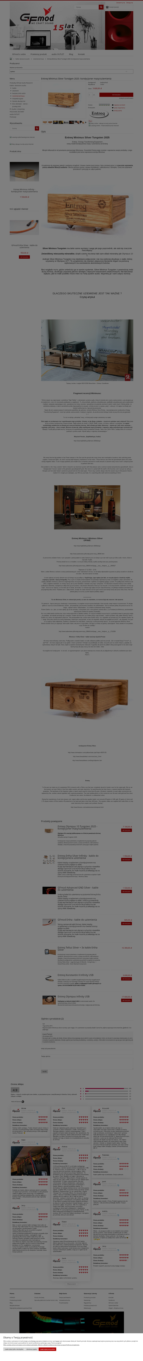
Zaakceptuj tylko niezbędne (14, 1349)
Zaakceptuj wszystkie (47, 1349)
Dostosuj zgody (31, 1349)
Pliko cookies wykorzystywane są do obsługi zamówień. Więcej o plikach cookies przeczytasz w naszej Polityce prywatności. (41, 1345)
